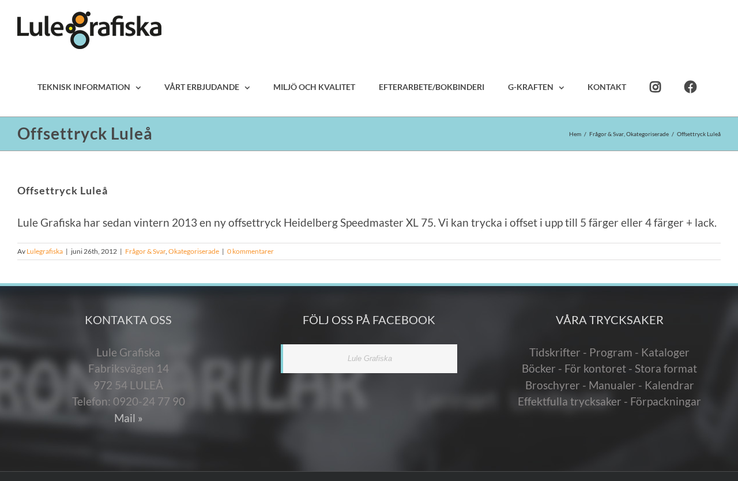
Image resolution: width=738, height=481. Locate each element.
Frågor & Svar (145, 251)
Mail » (128, 417)
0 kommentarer (250, 251)
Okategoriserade (193, 251)
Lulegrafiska (45, 251)
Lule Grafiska (370, 358)
